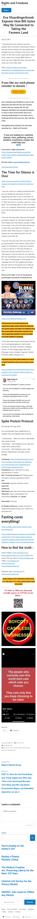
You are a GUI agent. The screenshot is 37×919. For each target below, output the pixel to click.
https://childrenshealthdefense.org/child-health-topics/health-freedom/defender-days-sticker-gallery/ (18, 155)
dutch (11, 748)
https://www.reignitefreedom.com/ (14, 318)
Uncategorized (7, 745)
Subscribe (30, 902)
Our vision (22, 909)
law (29, 748)
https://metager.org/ (26, 558)
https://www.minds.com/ (10, 574)
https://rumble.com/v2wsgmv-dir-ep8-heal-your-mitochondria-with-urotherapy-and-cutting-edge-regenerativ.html (17, 464)
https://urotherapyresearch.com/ (21, 459)
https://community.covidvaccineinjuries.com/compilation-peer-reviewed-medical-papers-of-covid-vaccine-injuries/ (18, 372)
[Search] (32, 838)
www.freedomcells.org (21, 162)
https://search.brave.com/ (10, 555)
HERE (18, 144)
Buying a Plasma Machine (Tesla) (10, 858)
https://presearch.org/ (20, 553)
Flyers (4, 912)
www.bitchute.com (8, 563)
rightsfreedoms (8, 743)
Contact (10, 912)
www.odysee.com (13, 561)
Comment (29, 825)
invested (24, 748)
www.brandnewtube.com (10, 566)
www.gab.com (18, 571)
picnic (14, 750)
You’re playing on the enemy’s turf (13, 847)
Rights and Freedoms (15, 3)
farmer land (17, 748)
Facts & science (12, 909)
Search (4, 833)
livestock (4, 750)
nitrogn (10, 750)
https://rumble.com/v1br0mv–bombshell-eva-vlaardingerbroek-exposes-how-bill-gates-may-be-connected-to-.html (18, 70)
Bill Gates (6, 748)
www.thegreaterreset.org (10, 167)
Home (3, 909)
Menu (7, 10)
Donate (17, 912)
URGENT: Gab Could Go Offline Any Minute (18, 893)
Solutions (31, 909)
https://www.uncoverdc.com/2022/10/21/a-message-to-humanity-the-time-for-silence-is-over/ (18, 184)
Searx (22, 555)
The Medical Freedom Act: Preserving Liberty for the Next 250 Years (18, 870)
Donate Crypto (18, 92)
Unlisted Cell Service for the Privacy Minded (16, 882)
